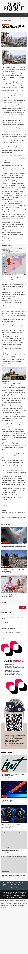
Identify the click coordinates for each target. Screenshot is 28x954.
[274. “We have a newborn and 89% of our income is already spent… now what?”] (14, 764)
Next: (14, 517)
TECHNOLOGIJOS (4, 796)
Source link (4, 505)
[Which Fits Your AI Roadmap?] (14, 789)
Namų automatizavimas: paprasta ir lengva (11, 632)
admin (4, 29)
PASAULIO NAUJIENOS (5, 24)
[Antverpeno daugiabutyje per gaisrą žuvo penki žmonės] (14, 535)
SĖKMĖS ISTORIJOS (5, 770)
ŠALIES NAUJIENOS (19, 882)
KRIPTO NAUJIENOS (5, 821)
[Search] (26, 15)
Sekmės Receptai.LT (14, 6)
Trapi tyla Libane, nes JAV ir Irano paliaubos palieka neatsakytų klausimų (13, 570)
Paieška (3, 602)
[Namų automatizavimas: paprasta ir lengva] (14, 840)
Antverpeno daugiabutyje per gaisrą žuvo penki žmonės (14, 546)
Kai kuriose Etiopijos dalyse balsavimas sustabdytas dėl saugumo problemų (13, 595)
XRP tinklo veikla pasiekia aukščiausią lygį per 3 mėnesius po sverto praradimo (12, 627)
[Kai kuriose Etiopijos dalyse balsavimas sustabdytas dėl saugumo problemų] (14, 584)
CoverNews (13, 897)
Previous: (13, 512)
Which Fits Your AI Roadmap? (8, 622)
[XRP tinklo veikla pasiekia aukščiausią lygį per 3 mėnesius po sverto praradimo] (14, 814)
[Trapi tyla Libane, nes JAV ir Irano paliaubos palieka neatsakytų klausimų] (14, 559)
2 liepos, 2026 (8, 827)
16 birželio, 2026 (8, 572)
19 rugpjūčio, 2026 (9, 777)
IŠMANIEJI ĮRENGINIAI (5, 847)
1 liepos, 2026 (8, 547)
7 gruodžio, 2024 (10, 29)
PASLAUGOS (14, 887)
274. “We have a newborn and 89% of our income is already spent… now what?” (13, 618)
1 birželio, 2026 (8, 597)
